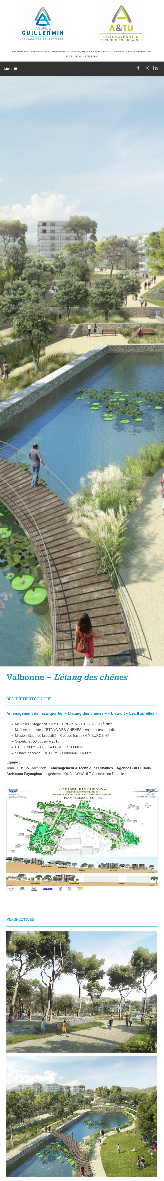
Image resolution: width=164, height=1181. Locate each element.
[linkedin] (155, 68)
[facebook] (138, 68)
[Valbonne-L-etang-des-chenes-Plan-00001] (82, 789)
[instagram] (147, 68)
